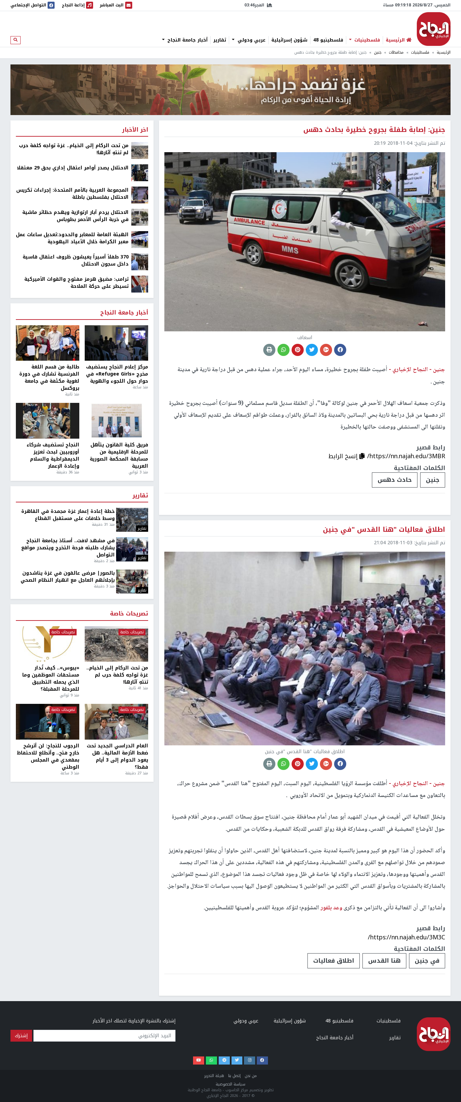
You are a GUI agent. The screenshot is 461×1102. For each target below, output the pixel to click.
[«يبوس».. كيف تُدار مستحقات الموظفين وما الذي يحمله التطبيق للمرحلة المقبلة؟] (47, 644)
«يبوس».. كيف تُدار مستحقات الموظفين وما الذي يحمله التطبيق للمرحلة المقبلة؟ (50, 678)
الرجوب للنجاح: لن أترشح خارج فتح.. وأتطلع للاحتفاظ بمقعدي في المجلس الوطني (48, 756)
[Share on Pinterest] (298, 350)
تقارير (219, 40)
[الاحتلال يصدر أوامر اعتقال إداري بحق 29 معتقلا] (139, 172)
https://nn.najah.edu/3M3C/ (406, 937)
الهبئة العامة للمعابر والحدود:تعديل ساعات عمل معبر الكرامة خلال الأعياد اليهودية (72, 238)
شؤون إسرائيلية (289, 40)
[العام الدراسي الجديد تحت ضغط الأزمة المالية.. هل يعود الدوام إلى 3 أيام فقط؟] (116, 722)
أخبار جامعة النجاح (187, 40)
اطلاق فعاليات (333, 960)
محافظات (396, 52)
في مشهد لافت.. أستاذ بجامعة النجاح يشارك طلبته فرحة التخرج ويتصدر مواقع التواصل (68, 547)
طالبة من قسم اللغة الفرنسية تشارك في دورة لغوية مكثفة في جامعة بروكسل (49, 377)
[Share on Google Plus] (326, 350)
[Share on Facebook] (340, 350)
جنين (377, 52)
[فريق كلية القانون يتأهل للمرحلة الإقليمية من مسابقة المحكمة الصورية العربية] (116, 421)
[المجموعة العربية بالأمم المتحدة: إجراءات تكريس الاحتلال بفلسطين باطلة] (139, 194)
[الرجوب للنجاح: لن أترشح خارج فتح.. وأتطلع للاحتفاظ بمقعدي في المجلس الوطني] (47, 722)
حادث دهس (395, 480)
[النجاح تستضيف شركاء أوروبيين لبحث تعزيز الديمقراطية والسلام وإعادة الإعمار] (47, 421)
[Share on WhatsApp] (283, 350)
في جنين (427, 960)
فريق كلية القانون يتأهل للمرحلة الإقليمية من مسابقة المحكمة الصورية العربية (119, 455)
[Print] (269, 350)
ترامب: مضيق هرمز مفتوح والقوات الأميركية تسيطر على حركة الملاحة (76, 283)
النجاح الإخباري (434, 29)
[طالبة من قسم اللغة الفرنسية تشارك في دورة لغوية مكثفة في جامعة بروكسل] (47, 343)
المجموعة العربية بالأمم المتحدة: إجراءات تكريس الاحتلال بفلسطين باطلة (72, 194)
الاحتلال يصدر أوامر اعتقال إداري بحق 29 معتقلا (73, 167)
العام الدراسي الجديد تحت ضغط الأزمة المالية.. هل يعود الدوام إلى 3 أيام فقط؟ (117, 756)
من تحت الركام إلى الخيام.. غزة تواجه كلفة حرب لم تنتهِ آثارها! (74, 149)
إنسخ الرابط (343, 456)
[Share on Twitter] (312, 350)
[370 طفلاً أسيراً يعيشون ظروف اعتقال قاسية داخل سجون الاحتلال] (139, 261)
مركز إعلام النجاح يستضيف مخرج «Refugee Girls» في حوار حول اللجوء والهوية (117, 374)
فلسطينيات (366, 40)
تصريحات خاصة (129, 614)
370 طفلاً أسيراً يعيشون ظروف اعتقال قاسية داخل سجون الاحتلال (76, 260)
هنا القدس (384, 960)
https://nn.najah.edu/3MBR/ (406, 456)
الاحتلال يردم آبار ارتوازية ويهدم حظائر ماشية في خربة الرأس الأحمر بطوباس (75, 216)
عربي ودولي (251, 40)
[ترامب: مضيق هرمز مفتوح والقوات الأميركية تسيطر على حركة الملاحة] (139, 283)
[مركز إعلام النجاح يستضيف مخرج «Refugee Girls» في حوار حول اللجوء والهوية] (116, 343)
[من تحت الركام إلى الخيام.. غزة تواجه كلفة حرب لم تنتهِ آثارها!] (139, 150)
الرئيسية (444, 52)
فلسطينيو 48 (328, 40)
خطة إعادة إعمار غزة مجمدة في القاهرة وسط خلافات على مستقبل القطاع (68, 515)
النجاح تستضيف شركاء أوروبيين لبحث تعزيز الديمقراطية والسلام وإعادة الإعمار (53, 455)
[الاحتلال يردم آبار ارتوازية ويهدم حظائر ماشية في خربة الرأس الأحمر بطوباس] (139, 217)
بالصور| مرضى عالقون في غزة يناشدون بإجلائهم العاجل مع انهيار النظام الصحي (68, 577)
